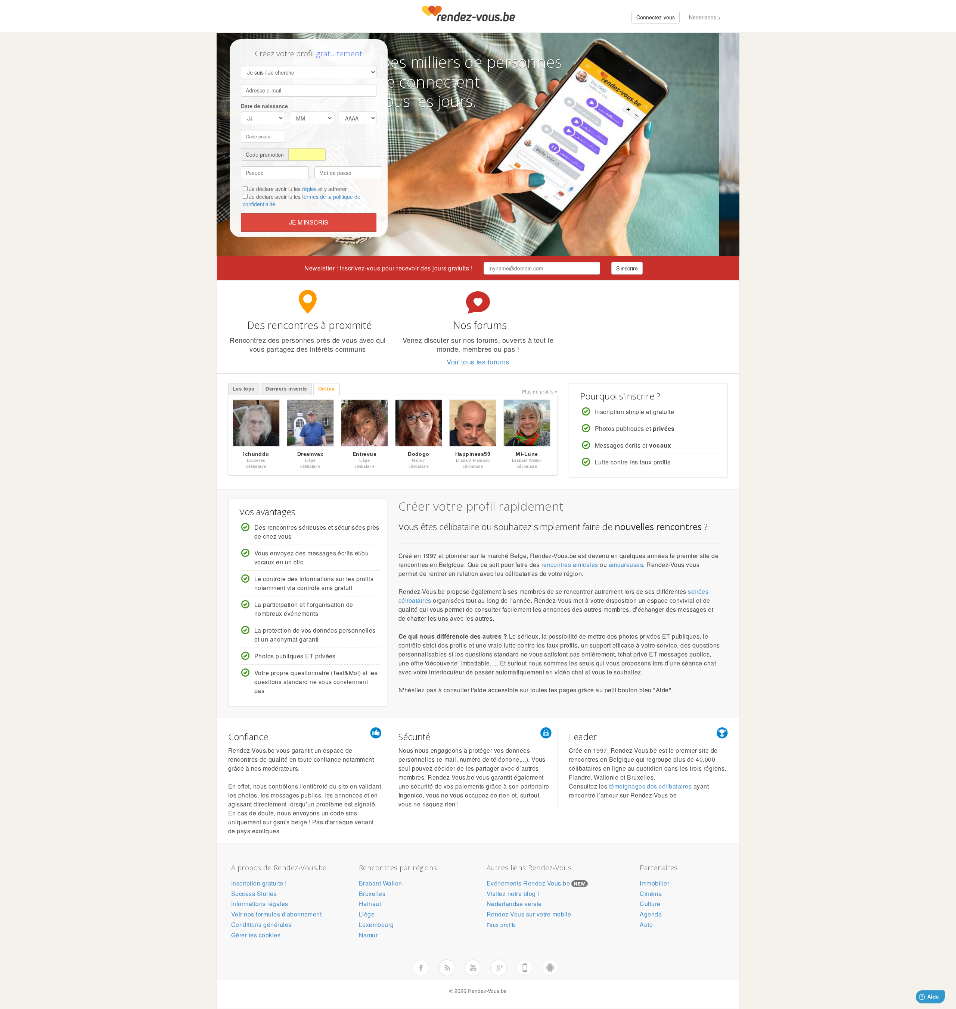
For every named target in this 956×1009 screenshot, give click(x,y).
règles (309, 188)
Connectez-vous (655, 17)
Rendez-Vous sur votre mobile (529, 914)
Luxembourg (376, 924)
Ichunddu (256, 454)
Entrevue (365, 454)
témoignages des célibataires (650, 786)
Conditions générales (261, 924)
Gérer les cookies (255, 935)
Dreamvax (310, 454)
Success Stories (254, 893)
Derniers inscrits (286, 389)
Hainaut (370, 903)
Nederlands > (705, 17)
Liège (367, 914)
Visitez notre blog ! (513, 893)
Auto (646, 924)
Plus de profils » (540, 392)
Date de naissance (264, 106)
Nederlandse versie (514, 903)
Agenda (651, 914)
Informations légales (259, 903)
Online (326, 389)
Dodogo (418, 454)
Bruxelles (372, 893)
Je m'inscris (308, 222)
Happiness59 (472, 454)
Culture (650, 903)
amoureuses (626, 564)
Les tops (243, 389)
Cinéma (651, 893)
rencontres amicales (569, 564)
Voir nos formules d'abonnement (276, 914)
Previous (220, 424)
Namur (368, 935)
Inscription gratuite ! (259, 883)
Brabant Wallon (380, 883)
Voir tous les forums (478, 361)
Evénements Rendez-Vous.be (528, 883)
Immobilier (654, 883)
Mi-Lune (527, 454)
